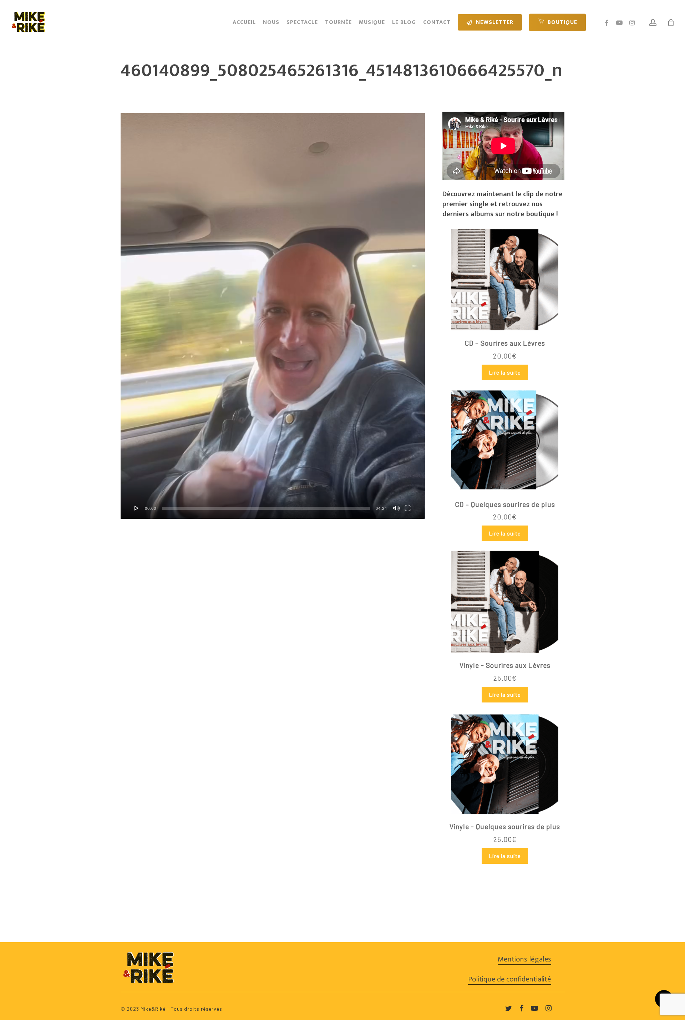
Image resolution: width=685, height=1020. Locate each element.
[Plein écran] (408, 508)
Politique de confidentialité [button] (509, 979)
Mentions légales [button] (524, 959)
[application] (273, 316)
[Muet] (396, 508)
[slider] (266, 508)
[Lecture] (136, 508)
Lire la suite (505, 372)
